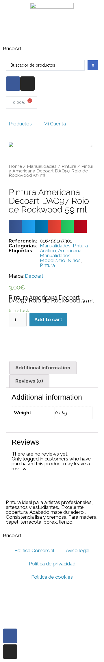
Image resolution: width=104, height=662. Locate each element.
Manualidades (42, 166)
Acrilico (48, 250)
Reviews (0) (29, 381)
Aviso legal (78, 550)
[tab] (43, 367)
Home (15, 166)
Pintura (69, 166)
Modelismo (52, 260)
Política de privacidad (52, 564)
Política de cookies (52, 577)
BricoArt (12, 48)
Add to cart (48, 319)
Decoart (34, 276)
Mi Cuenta (54, 124)
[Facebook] (13, 83)
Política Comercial (34, 550)
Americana (69, 250)
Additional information (42, 368)
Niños (74, 260)
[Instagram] (27, 83)
